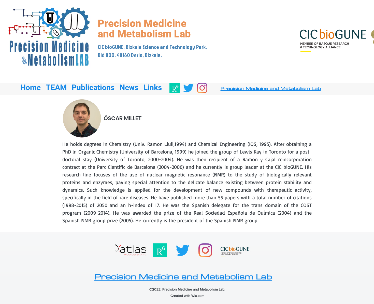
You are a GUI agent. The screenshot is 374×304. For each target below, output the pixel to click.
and (107, 34)
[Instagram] (202, 88)
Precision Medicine (142, 24)
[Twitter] (188, 88)
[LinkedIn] (174, 88)
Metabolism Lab (154, 34)
